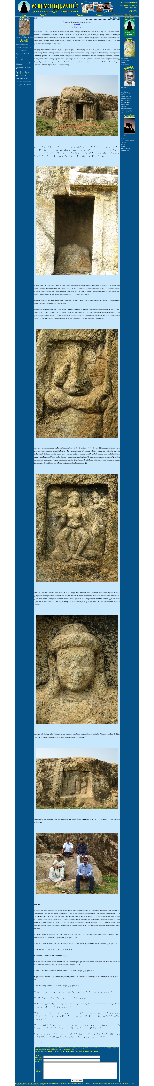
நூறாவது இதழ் (124, 87)
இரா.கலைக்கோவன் (126, 98)
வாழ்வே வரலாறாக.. (125, 148)
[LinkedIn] (119, 18)
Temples (80, 15)
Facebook (99, 15)
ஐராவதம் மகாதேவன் (126, 96)
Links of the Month (22, 78)
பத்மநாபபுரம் (124, 138)
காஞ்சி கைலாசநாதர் (126, 110)
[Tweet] (116, 18)
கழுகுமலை (123, 142)
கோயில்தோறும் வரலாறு (22, 44)
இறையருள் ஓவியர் (125, 102)
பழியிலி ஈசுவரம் (20, 56)
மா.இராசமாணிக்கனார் (126, 108)
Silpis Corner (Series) (23, 72)
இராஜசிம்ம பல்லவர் (125, 150)
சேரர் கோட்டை (124, 58)
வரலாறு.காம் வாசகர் (126, 100)
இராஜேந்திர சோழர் (125, 92)
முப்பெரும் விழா (125, 64)
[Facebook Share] (114, 18)
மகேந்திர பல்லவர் (125, 104)
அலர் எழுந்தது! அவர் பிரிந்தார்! (23, 84)
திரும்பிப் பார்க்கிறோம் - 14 (23, 53)
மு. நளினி (77, 24)
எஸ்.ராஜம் (123, 90)
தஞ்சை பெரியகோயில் (126, 112)
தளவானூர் (123, 135)
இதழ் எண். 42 (38, 18)
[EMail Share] (111, 18)
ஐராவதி (123, 62)
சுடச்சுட (45, 18)
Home (24, 15)
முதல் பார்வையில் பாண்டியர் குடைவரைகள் (23, 63)
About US (43, 15)
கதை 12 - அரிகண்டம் (21, 50)
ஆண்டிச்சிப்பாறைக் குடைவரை (23, 47)
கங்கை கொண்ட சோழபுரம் (127, 140)
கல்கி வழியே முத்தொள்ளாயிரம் (24, 81)
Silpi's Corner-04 (21, 75)
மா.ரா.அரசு (123, 94)
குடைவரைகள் (79, 27)
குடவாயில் (123, 106)
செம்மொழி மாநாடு (125, 60)
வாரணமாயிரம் (19, 60)
